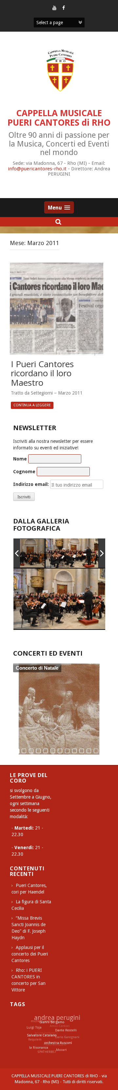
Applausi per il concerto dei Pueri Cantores (29, 954)
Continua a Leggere (32, 405)
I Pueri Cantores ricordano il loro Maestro (42, 373)
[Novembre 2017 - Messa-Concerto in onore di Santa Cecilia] (72, 553)
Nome (20, 458)
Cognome (24, 471)
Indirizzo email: (31, 484)
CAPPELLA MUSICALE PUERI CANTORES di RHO (59, 117)
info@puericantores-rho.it (37, 169)
